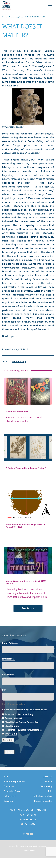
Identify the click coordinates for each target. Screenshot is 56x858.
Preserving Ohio (12, 791)
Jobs (50, 791)
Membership (46, 786)
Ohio (16, 846)
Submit (9, 752)
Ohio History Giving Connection (22, 722)
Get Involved (10, 796)
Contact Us (30, 824)
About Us (47, 776)
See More (28, 608)
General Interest (13, 718)
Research (8, 801)
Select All (8, 740)
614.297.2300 (29, 814)
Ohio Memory (12, 726)
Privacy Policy (29, 851)
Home (4, 17)
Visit (6, 776)
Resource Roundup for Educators (23, 730)
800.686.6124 (29, 819)
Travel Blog (11, 734)
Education (9, 786)
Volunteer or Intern (43, 796)
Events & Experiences (14, 781)
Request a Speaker (43, 801)
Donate (48, 781)
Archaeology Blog (16, 17)
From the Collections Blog (19, 714)
